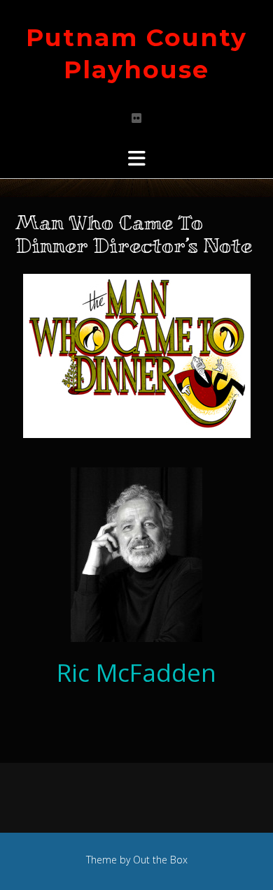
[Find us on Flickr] (136, 118)
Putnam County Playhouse (136, 53)
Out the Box (160, 859)
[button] (136, 158)
